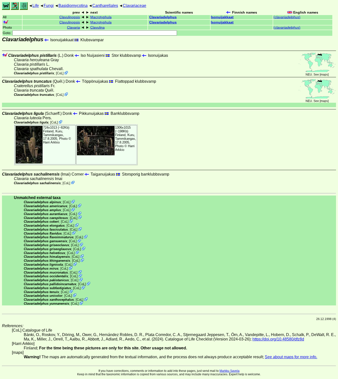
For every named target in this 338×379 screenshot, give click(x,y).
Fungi (49, 5)
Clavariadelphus (163, 17)
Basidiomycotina (73, 5)
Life (35, 5)
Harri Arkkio (51, 142)
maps (324, 74)
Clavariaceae (134, 5)
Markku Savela (229, 371)
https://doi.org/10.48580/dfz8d (278, 339)
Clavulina (97, 27)
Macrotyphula (101, 17)
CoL (60, 73)
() (286, 17)
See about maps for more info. (291, 357)
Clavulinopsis (69, 17)
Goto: (7, 33)
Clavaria (73, 27)
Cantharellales (105, 5)
